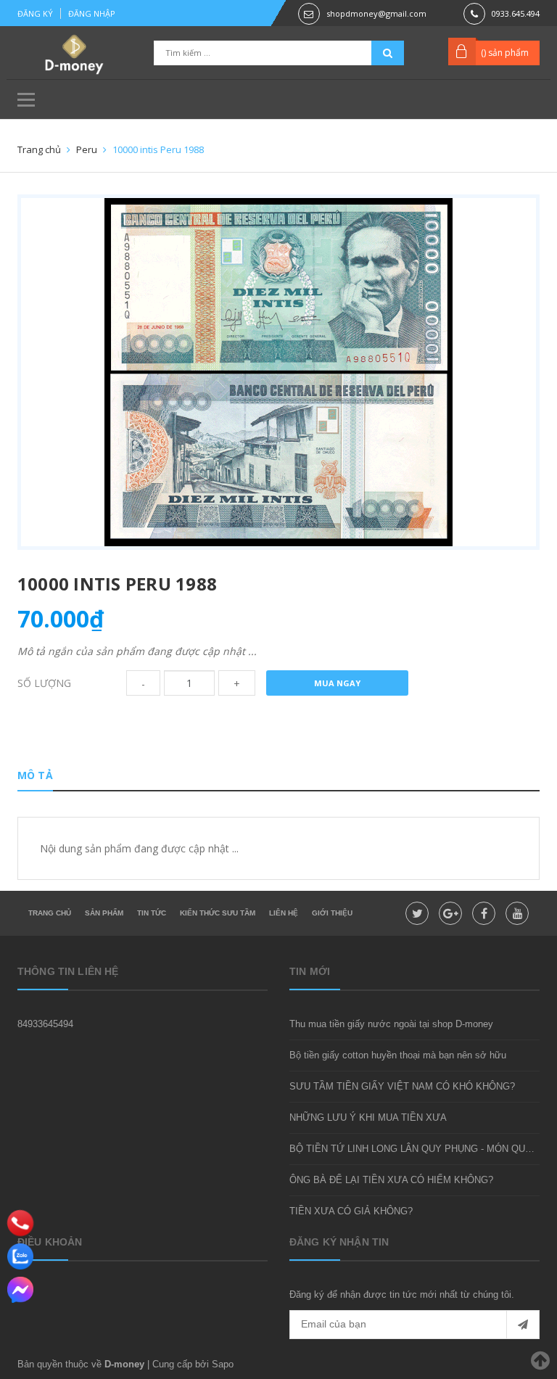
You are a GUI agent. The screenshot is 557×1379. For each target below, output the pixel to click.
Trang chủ (49, 913)
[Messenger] (20, 1290)
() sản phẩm (505, 52)
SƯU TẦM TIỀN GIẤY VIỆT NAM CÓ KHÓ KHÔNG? (402, 1086)
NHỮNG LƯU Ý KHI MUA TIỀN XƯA (368, 1117)
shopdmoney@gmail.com (376, 13)
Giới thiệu (332, 913)
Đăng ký (35, 13)
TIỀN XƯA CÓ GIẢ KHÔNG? (351, 1211)
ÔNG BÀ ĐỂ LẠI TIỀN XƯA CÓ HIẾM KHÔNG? (391, 1179)
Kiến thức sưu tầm (217, 913)
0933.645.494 (516, 13)
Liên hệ (283, 913)
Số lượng (44, 683)
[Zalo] (20, 1256)
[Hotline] (21, 1223)
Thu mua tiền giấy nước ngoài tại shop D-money (391, 1023)
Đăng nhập (91, 13)
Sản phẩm (104, 913)
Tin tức (151, 913)
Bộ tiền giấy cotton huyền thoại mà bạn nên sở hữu (397, 1055)
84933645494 (45, 1023)
